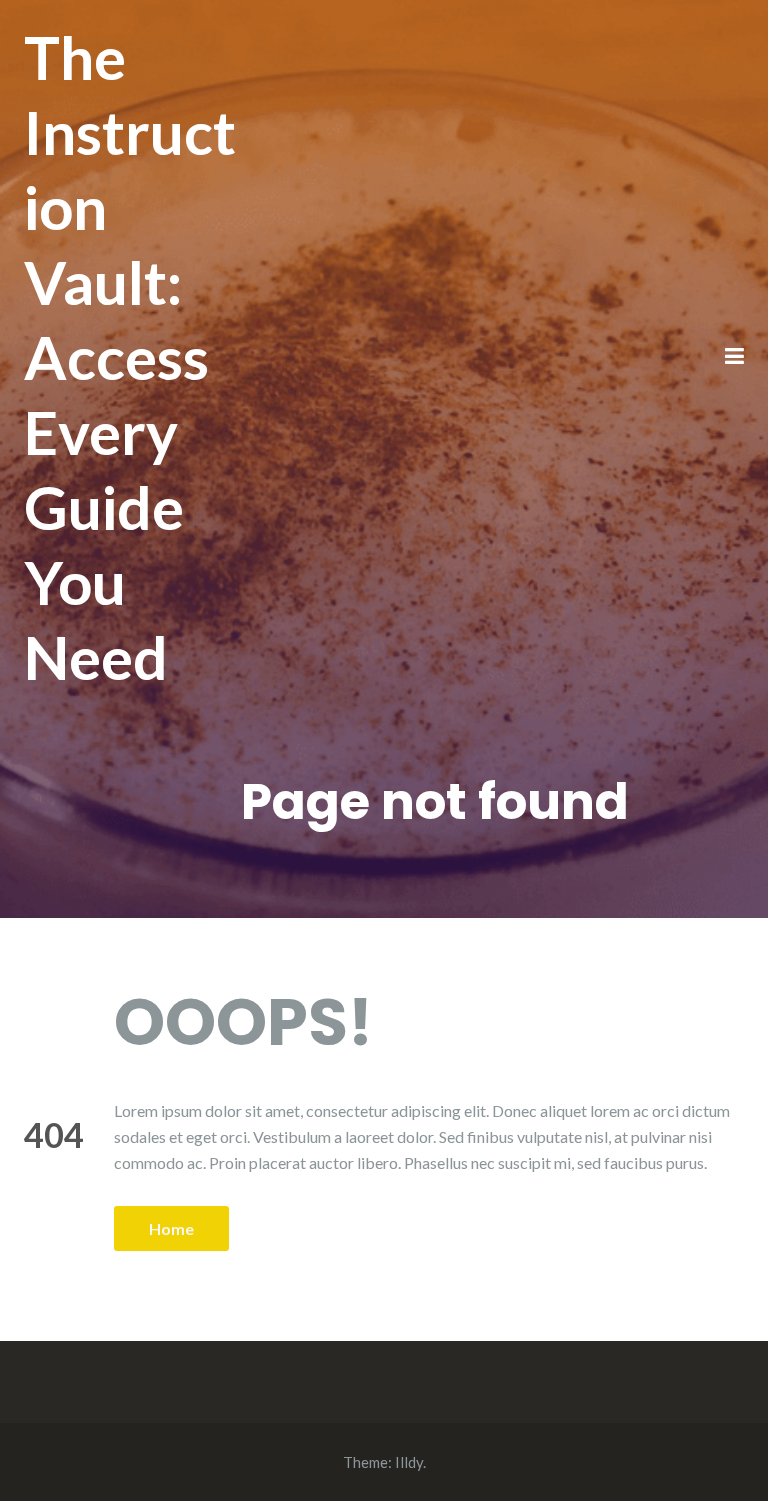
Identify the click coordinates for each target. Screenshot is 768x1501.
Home (171, 1228)
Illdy (409, 1462)
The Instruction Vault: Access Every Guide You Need (130, 357)
